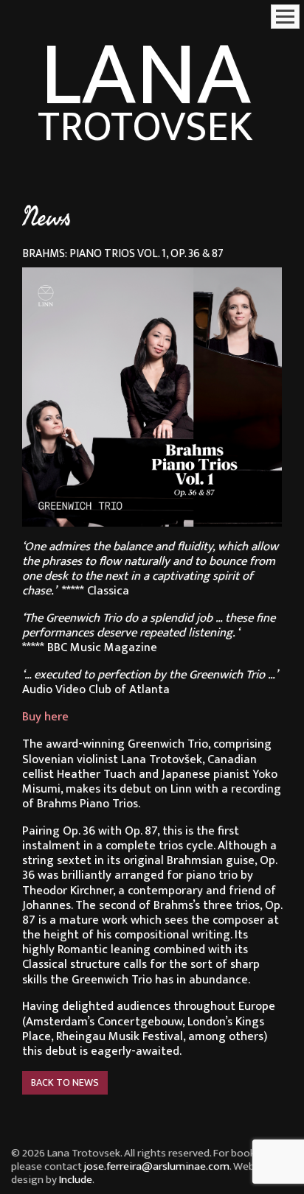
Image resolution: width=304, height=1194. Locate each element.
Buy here (45, 716)
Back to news (65, 1082)
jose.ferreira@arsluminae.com (156, 1166)
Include (75, 1179)
